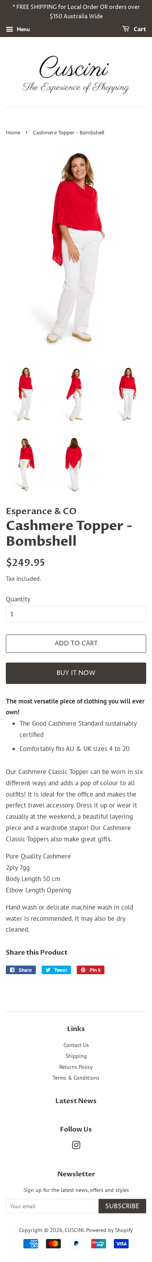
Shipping (76, 1055)
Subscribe (122, 1206)
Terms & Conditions (76, 1077)
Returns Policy (76, 1066)
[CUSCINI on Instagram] (76, 1146)
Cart (139, 29)
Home (13, 133)
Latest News (76, 1100)
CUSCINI (74, 1230)
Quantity (18, 599)
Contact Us (76, 1045)
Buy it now (76, 673)
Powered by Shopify (109, 1230)
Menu (22, 29)
